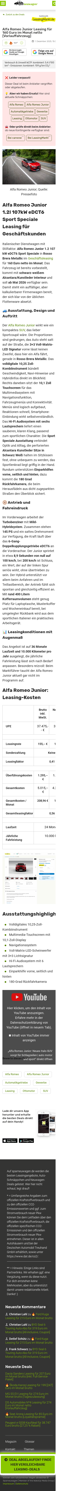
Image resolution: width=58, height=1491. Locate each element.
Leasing (17, 118)
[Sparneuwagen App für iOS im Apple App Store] (9, 1141)
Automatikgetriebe (22, 111)
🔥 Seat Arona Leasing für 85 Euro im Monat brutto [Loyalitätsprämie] (28, 1415)
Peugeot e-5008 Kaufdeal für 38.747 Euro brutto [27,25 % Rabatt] (28, 1424)
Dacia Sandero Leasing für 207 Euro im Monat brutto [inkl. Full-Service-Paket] (27, 1376)
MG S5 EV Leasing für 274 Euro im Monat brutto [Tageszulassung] (26, 1395)
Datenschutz (22, 1484)
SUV (43, 118)
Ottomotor (31, 118)
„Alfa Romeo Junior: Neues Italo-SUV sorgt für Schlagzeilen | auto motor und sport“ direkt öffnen (30, 1055)
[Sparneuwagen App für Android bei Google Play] (26, 1141)
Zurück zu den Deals (14, 14)
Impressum (8, 1484)
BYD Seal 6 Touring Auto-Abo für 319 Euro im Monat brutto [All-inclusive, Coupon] (27, 1328)
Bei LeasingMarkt (39, 137)
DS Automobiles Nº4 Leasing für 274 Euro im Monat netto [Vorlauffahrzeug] (28, 1405)
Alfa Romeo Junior (38, 104)
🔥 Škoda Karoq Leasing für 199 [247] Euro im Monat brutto (29, 1386)
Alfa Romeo (16, 104)
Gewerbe (42, 111)
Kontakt (10, 1449)
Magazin (10, 1441)
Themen (29, 1449)
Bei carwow (16, 137)
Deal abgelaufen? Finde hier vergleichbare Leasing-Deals (29, 1464)
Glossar (29, 1441)
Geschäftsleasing (40, 258)
